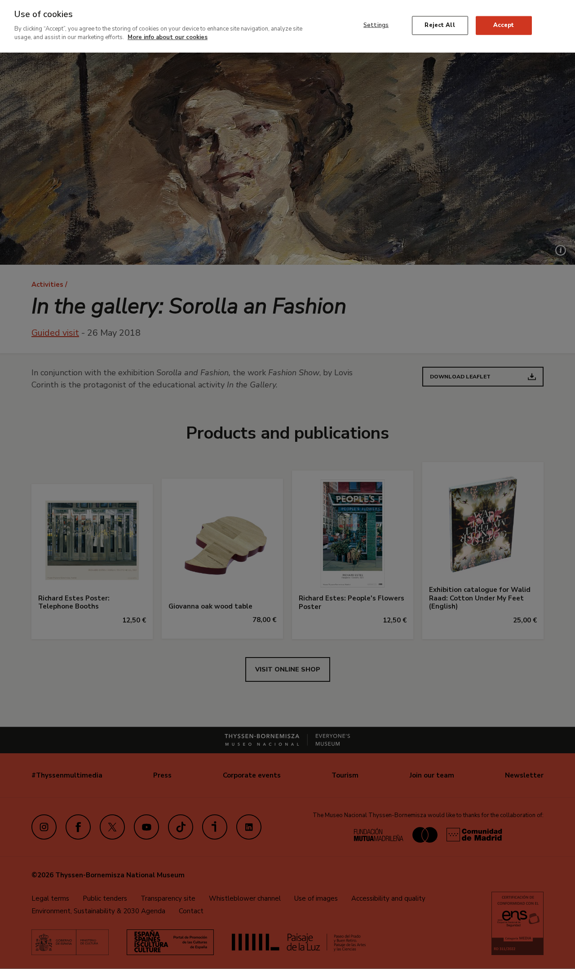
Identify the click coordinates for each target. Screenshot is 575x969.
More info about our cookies (168, 37)
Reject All (440, 25)
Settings (376, 25)
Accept (503, 25)
